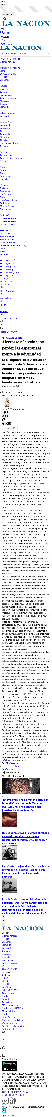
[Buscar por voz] (48, 53)
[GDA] (9, 1103)
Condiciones (8, 1094)
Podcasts (4, 203)
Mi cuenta (7, 44)
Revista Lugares (7, 266)
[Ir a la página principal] (26, 25)
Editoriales (5, 152)
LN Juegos (4, 185)
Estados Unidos (7, 113)
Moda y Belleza (7, 206)
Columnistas (6, 155)
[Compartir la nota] (3, 416)
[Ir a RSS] (3, 1056)
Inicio (5, 29)
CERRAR (3, 2)
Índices (3, 104)
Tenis (2, 173)
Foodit (6, 36)
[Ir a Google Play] (9, 1065)
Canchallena (6, 176)
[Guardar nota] (3, 412)
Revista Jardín (6, 275)
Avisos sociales (7, 239)
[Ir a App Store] (9, 1070)
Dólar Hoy (5, 89)
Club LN (6, 40)
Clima (2, 70)
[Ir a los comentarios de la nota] (6, 412)
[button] (26, 189)
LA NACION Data (8, 73)
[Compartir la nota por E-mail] (9, 423)
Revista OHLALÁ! (8, 260)
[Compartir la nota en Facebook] (3, 423)
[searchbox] (25, 53)
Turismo (4, 188)
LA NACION (8, 337)
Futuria (3, 85)
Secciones (7, 32)
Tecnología (5, 191)
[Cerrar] (42, 48)
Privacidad (19, 1094)
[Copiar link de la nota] (3, 420)
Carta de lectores (8, 242)
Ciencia (3, 140)
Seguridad (5, 125)
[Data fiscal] (4, 1112)
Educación (5, 128)
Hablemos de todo (9, 143)
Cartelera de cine (8, 218)
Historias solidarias (11, 766)
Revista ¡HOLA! (7, 263)
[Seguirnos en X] (3, 1040)
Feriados (4, 197)
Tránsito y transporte (10, 67)
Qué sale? (4, 215)
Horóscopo (5, 194)
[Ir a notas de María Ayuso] (26, 402)
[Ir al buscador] (4, 18)
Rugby (3, 170)
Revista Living (6, 269)
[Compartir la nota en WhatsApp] (6, 416)
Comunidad (5, 134)
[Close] (3, 917)
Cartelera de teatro (9, 221)
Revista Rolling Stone (10, 272)
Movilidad (4, 101)
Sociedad (19, 337)
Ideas (2, 251)
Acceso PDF (5, 230)
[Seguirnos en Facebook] (3, 1033)
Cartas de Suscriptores (11, 158)
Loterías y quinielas (9, 200)
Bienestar (4, 137)
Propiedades (6, 95)
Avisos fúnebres (7, 236)
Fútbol (3, 167)
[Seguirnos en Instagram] (3, 1048)
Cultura (3, 131)
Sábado (3, 248)
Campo (3, 92)
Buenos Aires (6, 122)
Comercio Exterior (8, 98)
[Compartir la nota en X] (6, 423)
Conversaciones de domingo (13, 245)
